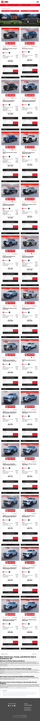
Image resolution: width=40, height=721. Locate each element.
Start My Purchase (10, 73)
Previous (1, 20)
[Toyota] (2, 2)
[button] (19, 34)
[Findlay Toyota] (7, 2)
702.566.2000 (16, 77)
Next (39, 20)
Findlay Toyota (4, 77)
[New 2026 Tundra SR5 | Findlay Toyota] (20, 20)
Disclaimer (38, 14)
